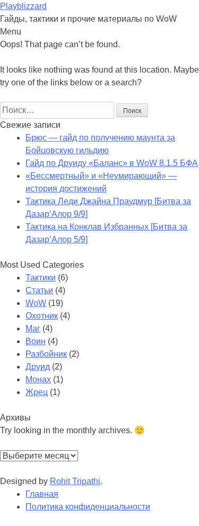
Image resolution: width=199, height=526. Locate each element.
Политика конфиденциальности (87, 506)
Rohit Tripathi (75, 481)
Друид (37, 366)
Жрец (36, 392)
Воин (35, 341)
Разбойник (46, 353)
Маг (32, 328)
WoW (35, 303)
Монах (38, 379)
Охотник (41, 315)
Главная (41, 493)
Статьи (39, 290)
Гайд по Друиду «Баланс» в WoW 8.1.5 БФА (111, 163)
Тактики (40, 277)
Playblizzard (23, 6)
